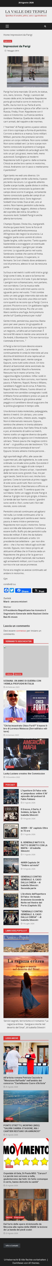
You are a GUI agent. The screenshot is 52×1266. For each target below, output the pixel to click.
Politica (9, 1119)
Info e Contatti (12, 1245)
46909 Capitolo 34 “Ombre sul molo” (11, 865)
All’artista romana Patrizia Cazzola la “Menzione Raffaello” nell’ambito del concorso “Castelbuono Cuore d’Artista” (26, 1058)
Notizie (9, 1217)
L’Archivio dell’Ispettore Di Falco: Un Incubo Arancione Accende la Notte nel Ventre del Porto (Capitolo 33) (11, 900)
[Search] (45, 26)
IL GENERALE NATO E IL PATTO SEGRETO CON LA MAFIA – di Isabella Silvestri (11, 848)
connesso (21, 630)
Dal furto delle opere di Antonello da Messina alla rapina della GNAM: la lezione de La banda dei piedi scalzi (26, 1205)
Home (6, 34)
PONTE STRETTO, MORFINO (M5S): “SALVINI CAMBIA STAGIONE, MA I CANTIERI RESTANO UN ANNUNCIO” (26, 1106)
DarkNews (17, 1262)
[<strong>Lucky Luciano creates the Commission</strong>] (26, 754)
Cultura (9, 674)
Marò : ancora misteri (15, 600)
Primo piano (19, 1217)
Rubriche (7, 41)
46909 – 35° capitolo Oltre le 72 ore (11, 831)
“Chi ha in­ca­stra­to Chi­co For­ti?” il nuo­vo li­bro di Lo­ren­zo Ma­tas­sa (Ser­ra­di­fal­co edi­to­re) (26, 706)
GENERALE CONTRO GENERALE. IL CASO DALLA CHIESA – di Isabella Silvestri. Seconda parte (11, 883)
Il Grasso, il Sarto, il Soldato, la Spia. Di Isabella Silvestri (11, 813)
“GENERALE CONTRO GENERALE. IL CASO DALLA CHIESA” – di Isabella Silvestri (11, 917)
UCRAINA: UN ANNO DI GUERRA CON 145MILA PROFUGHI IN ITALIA (26, 661)
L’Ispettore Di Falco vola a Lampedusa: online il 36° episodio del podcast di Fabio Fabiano (11, 796)
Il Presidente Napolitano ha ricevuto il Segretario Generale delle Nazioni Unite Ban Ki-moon (25, 611)
